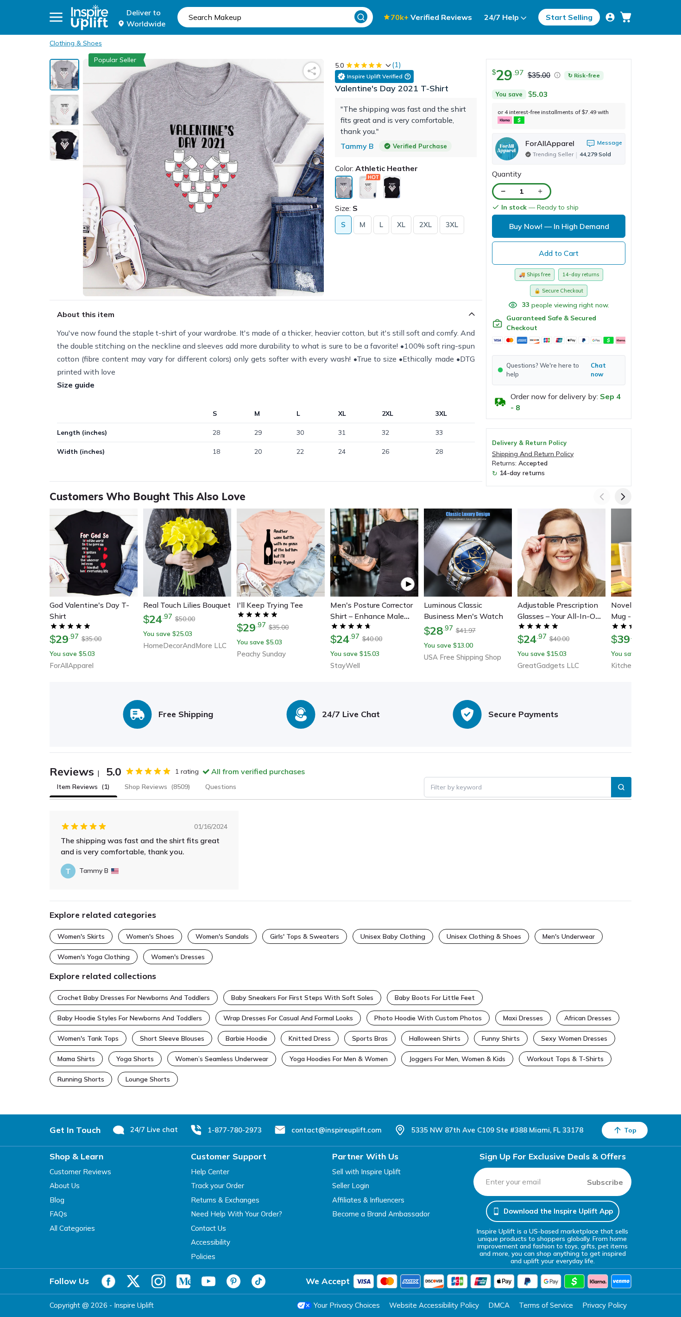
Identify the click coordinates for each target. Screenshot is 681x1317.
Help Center (210, 1171)
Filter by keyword (456, 787)
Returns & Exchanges (225, 1200)
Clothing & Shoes (76, 43)
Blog (57, 1200)
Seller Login (350, 1185)
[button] (558, 370)
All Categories (72, 1228)
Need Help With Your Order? (236, 1213)
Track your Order (217, 1185)
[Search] (360, 16)
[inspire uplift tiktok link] (258, 1281)
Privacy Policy (604, 1305)
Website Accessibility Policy (434, 1305)
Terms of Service (546, 1305)
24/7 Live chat (154, 1129)
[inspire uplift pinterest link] (233, 1281)
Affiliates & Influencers (368, 1200)
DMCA (499, 1305)
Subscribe (605, 1182)
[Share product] (311, 71)
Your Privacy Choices (347, 1305)
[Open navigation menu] (56, 17)
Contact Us (208, 1228)
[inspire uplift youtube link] (208, 1281)
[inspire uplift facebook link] (108, 1281)
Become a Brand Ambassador (381, 1213)
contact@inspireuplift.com (336, 1130)
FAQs (58, 1213)
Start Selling (569, 17)
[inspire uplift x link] (133, 1281)
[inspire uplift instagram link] (158, 1281)
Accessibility (210, 1242)
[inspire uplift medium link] (183, 1281)
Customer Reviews (80, 1171)
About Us (65, 1185)
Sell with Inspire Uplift (366, 1171)
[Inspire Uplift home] (89, 17)
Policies (203, 1256)
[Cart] (625, 17)
